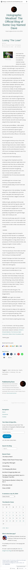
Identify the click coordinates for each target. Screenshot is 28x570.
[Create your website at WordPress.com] (14, 1)
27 (16, 521)
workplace (5, 374)
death (9, 370)
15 (23, 515)
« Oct (3, 528)
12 (13, 515)
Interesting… (6, 466)
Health (20, 370)
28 (20, 521)
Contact (4, 416)
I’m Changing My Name (9, 469)
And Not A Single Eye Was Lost (11, 472)
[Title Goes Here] (7, 485)
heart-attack (5, 372)
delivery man (14, 370)
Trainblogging (17, 45)
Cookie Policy (7, 564)
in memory (12, 372)
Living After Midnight (8, 463)
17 (6, 518)
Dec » (7, 528)
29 (23, 521)
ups (19, 372)
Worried (5, 401)
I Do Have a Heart (7, 456)
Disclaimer (5, 414)
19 (13, 518)
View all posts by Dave (11, 393)
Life (4, 45)
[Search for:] (9, 448)
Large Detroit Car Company (18, 403)
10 (6, 515)
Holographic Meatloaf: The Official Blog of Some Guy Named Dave (14, 22)
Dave (5, 43)
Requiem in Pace (10, 45)
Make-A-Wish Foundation (15, 334)
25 (10, 521)
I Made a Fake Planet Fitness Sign (12, 459)
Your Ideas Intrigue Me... (9, 422)
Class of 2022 (6, 488)
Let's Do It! (7, 436)
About (3, 412)
